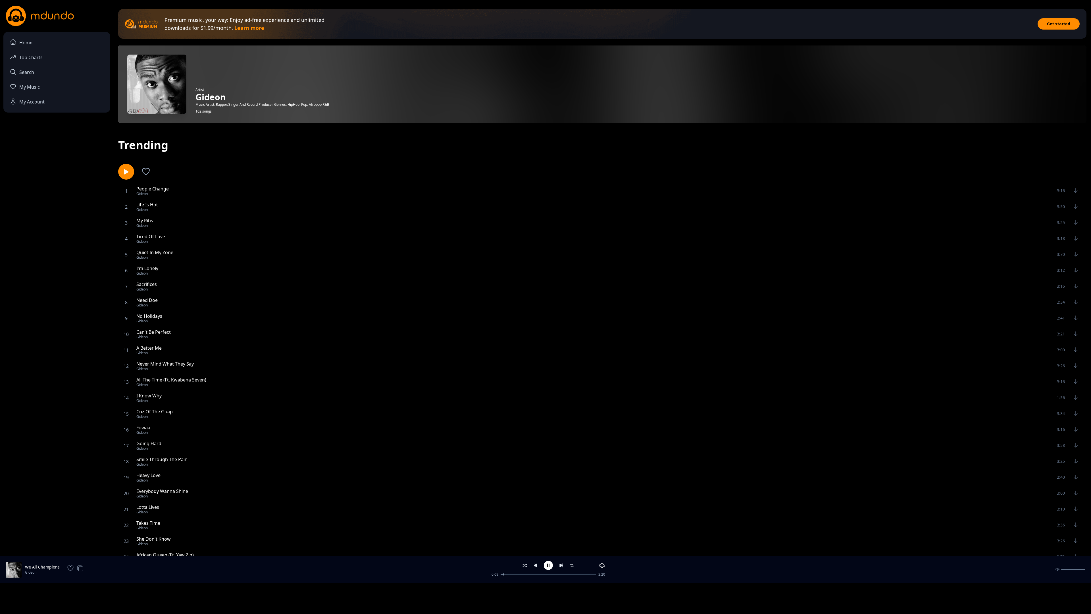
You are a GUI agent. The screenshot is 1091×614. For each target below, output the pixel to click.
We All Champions (42, 567)
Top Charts (31, 57)
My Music (29, 87)
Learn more (249, 27)
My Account (32, 102)
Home (25, 43)
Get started (1058, 23)
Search (26, 72)
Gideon (30, 572)
